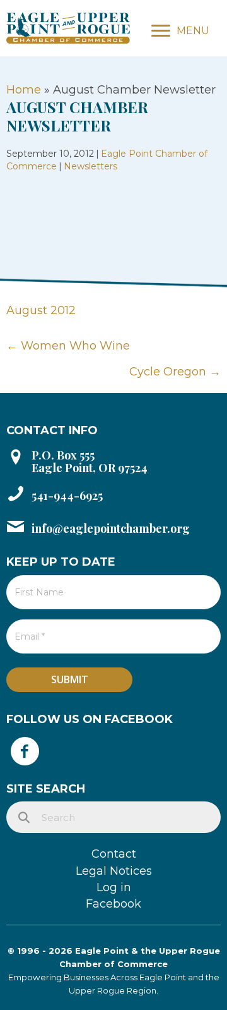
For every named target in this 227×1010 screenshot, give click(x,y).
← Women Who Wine (68, 346)
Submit (69, 679)
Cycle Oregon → (175, 372)
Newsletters (90, 166)
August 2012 (41, 310)
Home (23, 90)
